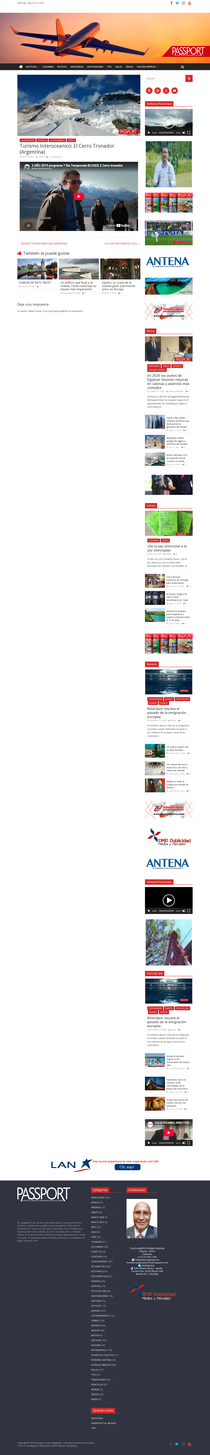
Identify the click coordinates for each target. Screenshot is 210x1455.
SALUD (118, 66)
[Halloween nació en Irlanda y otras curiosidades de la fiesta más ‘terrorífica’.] (155, 1078)
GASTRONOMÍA (95, 66)
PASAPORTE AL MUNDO (103, 1423)
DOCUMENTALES (100, 1276)
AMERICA (96, 1207)
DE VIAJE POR (98, 1266)
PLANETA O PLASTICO (102, 1354)
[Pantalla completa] (188, 132)
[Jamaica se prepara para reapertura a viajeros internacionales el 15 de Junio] (155, 609)
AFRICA (166, 366)
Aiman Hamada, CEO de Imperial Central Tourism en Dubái (176, 458)
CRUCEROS (96, 1256)
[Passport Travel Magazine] (105, 14)
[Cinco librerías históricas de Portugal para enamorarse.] (155, 575)
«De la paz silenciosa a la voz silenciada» (167, 548)
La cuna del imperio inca (122, 243)
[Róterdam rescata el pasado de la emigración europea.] (169, 671)
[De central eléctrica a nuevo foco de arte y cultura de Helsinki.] (155, 763)
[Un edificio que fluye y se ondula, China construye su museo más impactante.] (79, 260)
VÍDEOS (129, 66)
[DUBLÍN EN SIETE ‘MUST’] (37, 260)
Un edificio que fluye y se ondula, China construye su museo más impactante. (78, 286)
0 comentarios (55, 156)
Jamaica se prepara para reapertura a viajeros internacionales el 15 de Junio (178, 616)
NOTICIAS (31, 66)
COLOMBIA (47, 66)
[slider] (166, 132)
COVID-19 (96, 1251)
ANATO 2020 (97, 1217)
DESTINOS (42, 140)
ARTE (94, 1227)
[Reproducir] (149, 132)
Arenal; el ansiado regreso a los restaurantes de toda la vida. (178, 1061)
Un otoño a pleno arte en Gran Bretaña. (177, 748)
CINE (93, 1236)
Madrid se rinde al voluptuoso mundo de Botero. (177, 784)
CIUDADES (96, 1241)
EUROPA (169, 699)
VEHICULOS (97, 1384)
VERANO (95, 1389)
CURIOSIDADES (27, 140)
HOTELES (62, 66)
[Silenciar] (183, 132)
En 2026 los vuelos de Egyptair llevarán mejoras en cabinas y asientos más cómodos (168, 381)
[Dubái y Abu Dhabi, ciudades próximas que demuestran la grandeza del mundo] (155, 416)
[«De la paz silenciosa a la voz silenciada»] (169, 512)
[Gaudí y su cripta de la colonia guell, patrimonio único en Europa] (120, 260)
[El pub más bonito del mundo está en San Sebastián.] (155, 1098)
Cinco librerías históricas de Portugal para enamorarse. (177, 579)
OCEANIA (96, 1345)
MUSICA (95, 1335)
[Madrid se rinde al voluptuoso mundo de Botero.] (155, 780)
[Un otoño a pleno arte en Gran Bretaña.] (155, 745)
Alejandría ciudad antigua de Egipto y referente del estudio (177, 440)
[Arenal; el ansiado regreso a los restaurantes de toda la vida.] (155, 1054)
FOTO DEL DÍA (182, 699)
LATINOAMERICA (57, 140)
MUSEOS (164, 703)
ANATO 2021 (97, 1222)
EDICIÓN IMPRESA (146, 66)
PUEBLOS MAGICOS (101, 1364)
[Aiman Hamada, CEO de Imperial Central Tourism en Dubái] (155, 453)
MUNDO (153, 703)
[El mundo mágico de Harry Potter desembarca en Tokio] (155, 592)
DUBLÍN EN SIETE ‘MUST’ (35, 282)
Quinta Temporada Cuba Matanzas (42, 243)
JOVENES (95, 1310)
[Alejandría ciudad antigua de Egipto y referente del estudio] (155, 436)
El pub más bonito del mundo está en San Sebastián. (177, 1102)
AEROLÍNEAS (76, 66)
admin (42, 156)
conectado (47, 310)
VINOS (94, 1399)
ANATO (95, 1212)
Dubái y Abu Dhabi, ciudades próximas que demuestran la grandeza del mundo (177, 422)
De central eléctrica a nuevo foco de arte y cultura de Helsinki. (177, 767)
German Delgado (176, 391)
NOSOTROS (97, 1418)
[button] (169, 122)
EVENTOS (96, 1286)
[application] (169, 122)
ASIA (93, 1231)
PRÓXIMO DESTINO (157, 370)
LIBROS (165, 540)
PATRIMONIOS (98, 1350)
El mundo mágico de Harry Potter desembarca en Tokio (177, 597)
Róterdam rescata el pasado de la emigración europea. (166, 712)
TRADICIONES (98, 1379)
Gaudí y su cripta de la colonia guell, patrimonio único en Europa (118, 286)
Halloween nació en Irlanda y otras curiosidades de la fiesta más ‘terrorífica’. (177, 1084)
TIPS (109, 66)
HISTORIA (96, 1300)
